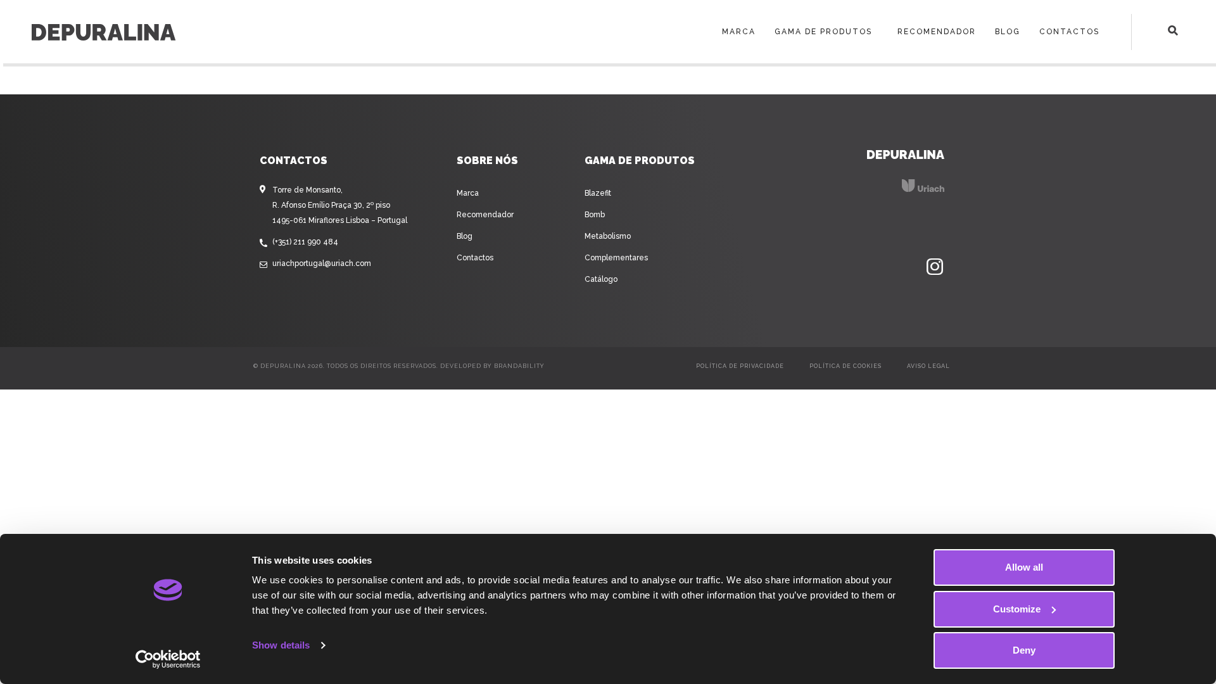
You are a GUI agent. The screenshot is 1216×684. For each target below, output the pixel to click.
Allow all (1024, 567)
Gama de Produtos (823, 31)
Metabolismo (608, 236)
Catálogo (601, 279)
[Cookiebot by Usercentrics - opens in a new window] (168, 659)
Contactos (1069, 31)
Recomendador (936, 31)
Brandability (519, 366)
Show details (281, 645)
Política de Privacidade (740, 366)
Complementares (616, 257)
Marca (739, 31)
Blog (1007, 31)
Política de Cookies (845, 366)
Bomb (595, 214)
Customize (1017, 609)
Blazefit (598, 193)
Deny (1024, 650)
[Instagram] (934, 267)
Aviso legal (928, 366)
